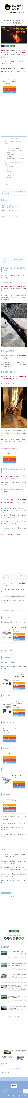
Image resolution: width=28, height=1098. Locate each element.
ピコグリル (9, 169)
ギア (4, 892)
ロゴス (8, 179)
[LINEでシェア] (11, 46)
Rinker (18, 631)
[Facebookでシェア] (5, 46)
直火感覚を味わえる (12, 156)
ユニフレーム (10, 173)
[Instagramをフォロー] (11, 938)
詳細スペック (10, 146)
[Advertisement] (14, 120)
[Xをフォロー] (8, 938)
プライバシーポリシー (7, 1092)
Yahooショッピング (9, 92)
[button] (13, 46)
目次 (12, 138)
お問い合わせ (20, 1091)
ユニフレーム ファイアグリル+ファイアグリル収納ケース (18, 703)
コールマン (9, 177)
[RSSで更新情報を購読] (22, 938)
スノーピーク (10, 171)
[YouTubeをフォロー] (14, 938)
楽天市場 (6, 89)
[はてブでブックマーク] (8, 46)
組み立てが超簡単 (11, 154)
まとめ (6, 184)
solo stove (9, 182)
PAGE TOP (14, 1079)
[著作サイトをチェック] (5, 938)
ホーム (7, 1089)
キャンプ (9, 892)
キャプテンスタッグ (12, 175)
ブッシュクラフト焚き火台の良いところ (14, 148)
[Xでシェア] (2, 46)
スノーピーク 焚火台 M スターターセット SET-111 (19, 676)
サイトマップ (20, 1089)
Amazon (6, 87)
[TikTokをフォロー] (17, 938)
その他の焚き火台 (9, 166)
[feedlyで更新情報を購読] (19, 938)
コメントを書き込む (14, 1068)
